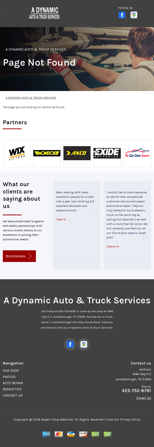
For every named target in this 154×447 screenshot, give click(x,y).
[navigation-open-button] (5, 13)
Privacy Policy (130, 419)
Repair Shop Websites (57, 419)
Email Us (144, 398)
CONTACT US (13, 395)
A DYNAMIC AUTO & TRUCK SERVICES (36, 49)
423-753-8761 (67, 311)
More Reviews (16, 256)
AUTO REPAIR (13, 383)
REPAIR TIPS (12, 389)
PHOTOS (9, 377)
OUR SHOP (11, 371)
